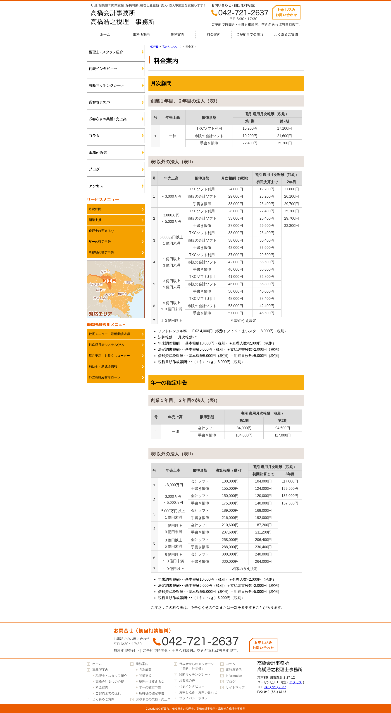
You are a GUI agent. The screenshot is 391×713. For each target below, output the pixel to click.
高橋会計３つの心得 (109, 681)
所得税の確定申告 (101, 252)
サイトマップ (235, 687)
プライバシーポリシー (195, 698)
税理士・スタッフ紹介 (116, 52)
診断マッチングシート (116, 85)
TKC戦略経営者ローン (104, 377)
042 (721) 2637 (275, 687)
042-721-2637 (195, 640)
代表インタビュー (116, 68)
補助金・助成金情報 (103, 366)
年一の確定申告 (100, 241)
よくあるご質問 (286, 34)
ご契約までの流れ (250, 34)
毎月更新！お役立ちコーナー (109, 355)
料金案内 (214, 34)
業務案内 (177, 34)
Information (234, 675)
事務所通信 (116, 152)
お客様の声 (187, 680)
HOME (154, 46)
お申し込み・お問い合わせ (198, 692)
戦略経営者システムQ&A (106, 345)
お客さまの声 (116, 102)
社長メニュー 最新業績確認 (109, 334)
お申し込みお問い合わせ (286, 12)
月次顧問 (95, 209)
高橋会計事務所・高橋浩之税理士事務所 (132, 18)
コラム (116, 136)
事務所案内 (141, 34)
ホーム (105, 34)
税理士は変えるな (101, 231)
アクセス (116, 186)
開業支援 (95, 220)
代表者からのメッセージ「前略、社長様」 (196, 666)
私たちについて (171, 46)
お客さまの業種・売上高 (116, 119)
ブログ (116, 169)
